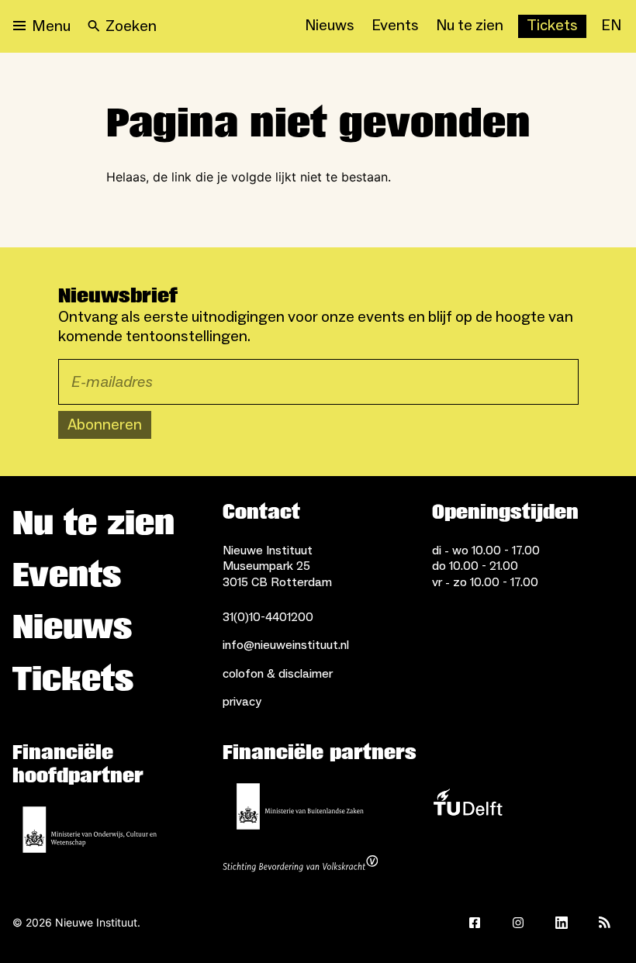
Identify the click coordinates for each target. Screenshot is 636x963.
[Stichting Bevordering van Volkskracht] (300, 865)
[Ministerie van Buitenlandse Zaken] (300, 806)
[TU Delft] (467, 806)
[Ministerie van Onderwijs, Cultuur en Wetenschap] (90, 829)
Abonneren (104, 425)
